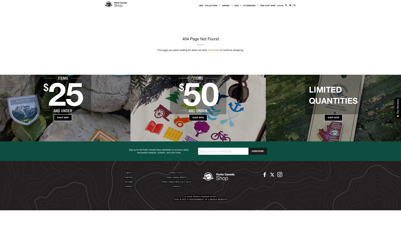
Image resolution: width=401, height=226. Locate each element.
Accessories (249, 5)
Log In (280, 5)
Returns (129, 182)
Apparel (226, 5)
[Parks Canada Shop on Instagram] (279, 176)
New (201, 5)
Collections (211, 5)
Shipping (129, 177)
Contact (129, 186)
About (129, 173)
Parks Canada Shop (204, 196)
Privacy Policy (176, 173)
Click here (213, 50)
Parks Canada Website (177, 177)
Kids (236, 5)
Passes (176, 186)
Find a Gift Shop (268, 5)
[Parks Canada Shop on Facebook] (264, 176)
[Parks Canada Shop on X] (272, 176)
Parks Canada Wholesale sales (176, 182)
